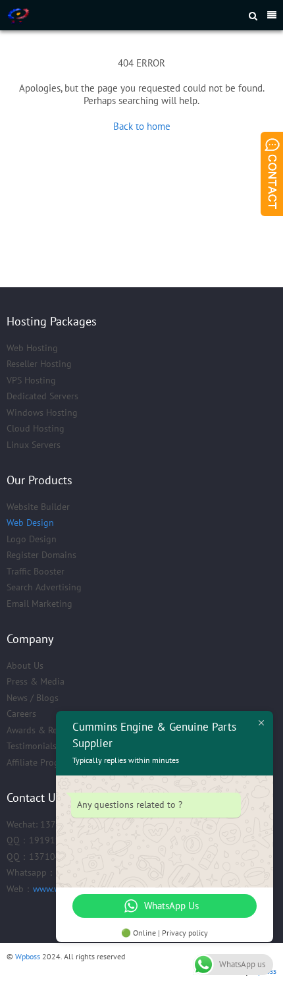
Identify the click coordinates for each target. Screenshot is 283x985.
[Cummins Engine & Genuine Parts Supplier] (93, 15)
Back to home (141, 126)
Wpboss (27, 956)
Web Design (30, 522)
